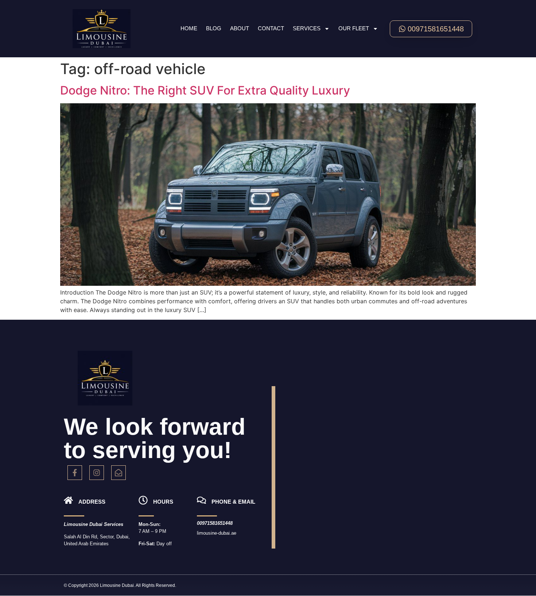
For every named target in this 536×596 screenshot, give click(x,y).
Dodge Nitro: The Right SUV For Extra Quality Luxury (205, 90)
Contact (271, 28)
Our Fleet (353, 28)
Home (188, 28)
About (239, 28)
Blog (213, 28)
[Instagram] (96, 472)
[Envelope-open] (118, 472)
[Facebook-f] (74, 472)
